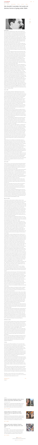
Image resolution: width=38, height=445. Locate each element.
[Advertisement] (19, 14)
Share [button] (25, 378)
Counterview (7, 1)
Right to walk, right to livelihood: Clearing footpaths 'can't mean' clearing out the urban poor (13, 425)
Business (30, 22)
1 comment (7, 421)
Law (29, 23)
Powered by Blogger (19, 437)
